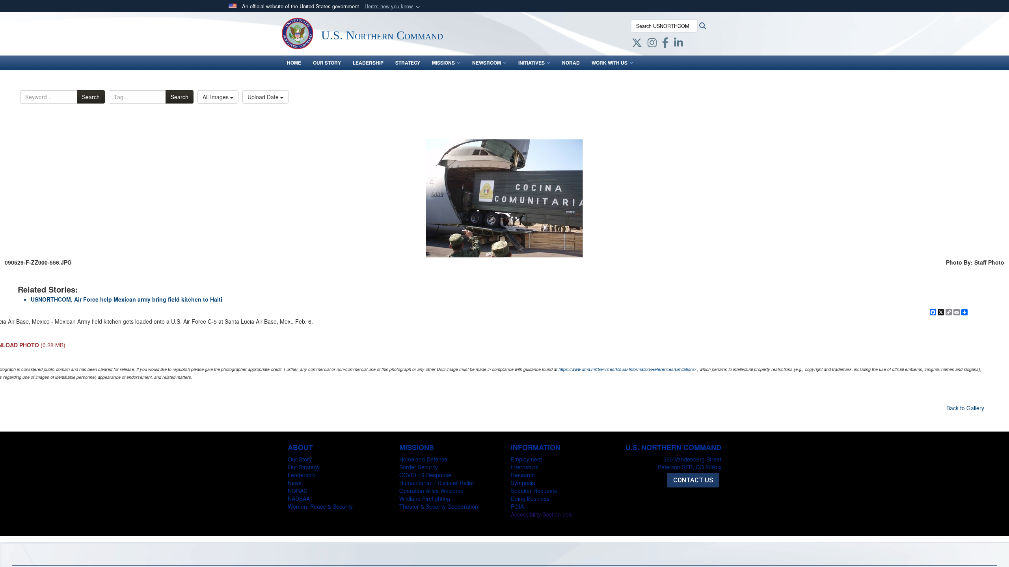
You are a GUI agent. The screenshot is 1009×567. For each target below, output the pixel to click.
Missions (443, 62)
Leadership (368, 62)
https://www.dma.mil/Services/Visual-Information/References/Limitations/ (627, 369)
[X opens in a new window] (637, 44)
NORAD (571, 62)
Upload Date (264, 97)
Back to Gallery (965, 408)
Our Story (327, 62)
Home (294, 62)
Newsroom (486, 62)
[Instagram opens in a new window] (652, 44)
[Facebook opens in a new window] (665, 44)
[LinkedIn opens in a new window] (678, 44)
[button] (393, 6)
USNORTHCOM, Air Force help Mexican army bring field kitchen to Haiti (126, 299)
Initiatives (531, 62)
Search (91, 97)
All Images (216, 97)
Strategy (407, 62)
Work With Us (609, 62)
